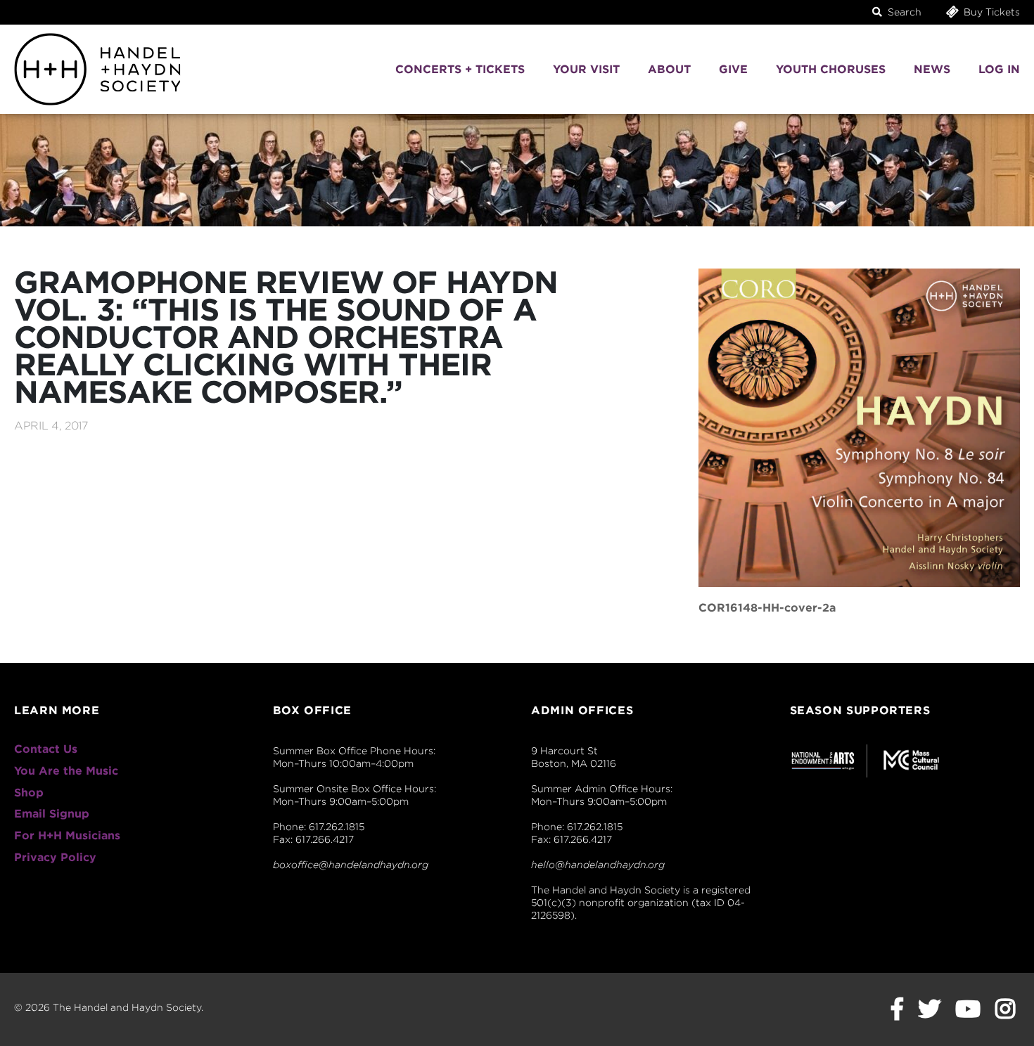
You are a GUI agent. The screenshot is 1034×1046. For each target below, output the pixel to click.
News (932, 69)
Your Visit (586, 69)
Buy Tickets (990, 12)
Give (733, 69)
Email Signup (51, 813)
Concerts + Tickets (460, 69)
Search (903, 12)
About (669, 69)
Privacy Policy (55, 857)
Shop (29, 792)
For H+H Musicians (67, 835)
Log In (999, 69)
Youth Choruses (831, 69)
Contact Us (45, 749)
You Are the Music (66, 770)
